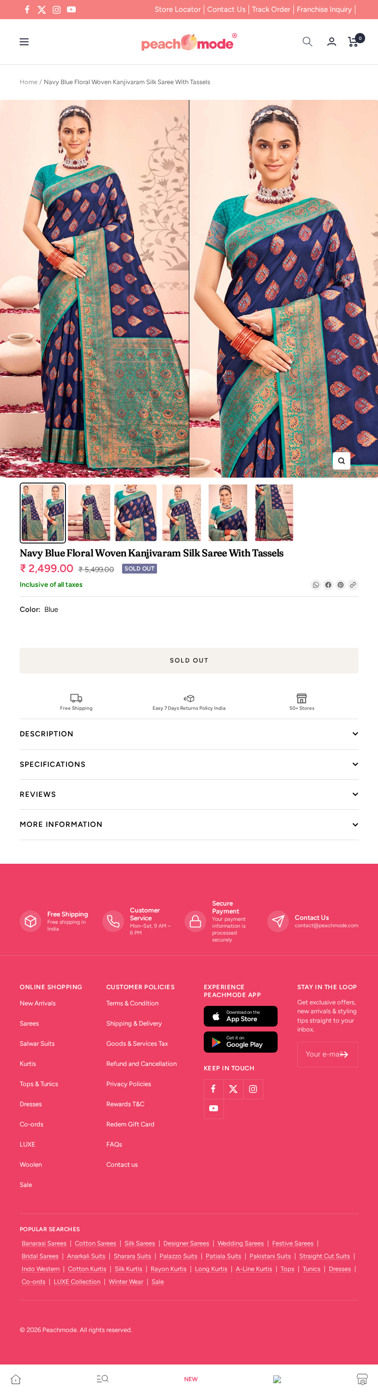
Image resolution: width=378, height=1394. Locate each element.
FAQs (114, 1144)
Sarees (29, 1023)
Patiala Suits (223, 1256)
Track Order (271, 9)
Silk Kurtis (128, 1269)
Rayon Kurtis (169, 1269)
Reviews (38, 794)
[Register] (344, 1054)
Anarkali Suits (86, 1256)
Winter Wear (126, 1281)
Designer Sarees (186, 1243)
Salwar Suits (37, 1043)
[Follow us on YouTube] (71, 9)
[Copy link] (352, 584)
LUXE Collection (77, 1281)
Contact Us (226, 9)
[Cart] (353, 42)
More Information (61, 824)
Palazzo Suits (178, 1256)
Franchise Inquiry (324, 9)
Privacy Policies (128, 1084)
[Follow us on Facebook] (27, 9)
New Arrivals (38, 1003)
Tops (287, 1269)
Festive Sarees (293, 1243)
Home (28, 82)
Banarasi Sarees (44, 1243)
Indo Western (41, 1269)
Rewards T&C (125, 1104)
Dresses (31, 1104)
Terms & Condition (132, 1003)
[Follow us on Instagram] (56, 9)
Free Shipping (76, 708)
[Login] (331, 41)
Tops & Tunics (39, 1084)
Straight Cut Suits (324, 1256)
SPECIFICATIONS (53, 764)
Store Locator (178, 9)
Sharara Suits (132, 1256)
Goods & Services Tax (137, 1043)
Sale (26, 1184)
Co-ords (31, 1124)
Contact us (122, 1164)
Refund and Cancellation (141, 1063)
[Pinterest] (340, 584)
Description (47, 733)
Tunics (311, 1269)
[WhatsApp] (316, 584)
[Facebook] (328, 584)
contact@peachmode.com (326, 925)
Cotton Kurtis (87, 1269)
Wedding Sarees (241, 1243)
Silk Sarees (140, 1243)
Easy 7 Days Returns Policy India (189, 708)
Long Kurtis (211, 1269)
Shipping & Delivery (134, 1023)
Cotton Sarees (95, 1243)
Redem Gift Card (130, 1124)
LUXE (27, 1144)
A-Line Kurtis (254, 1269)
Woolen (31, 1164)
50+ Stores (302, 708)
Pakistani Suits (270, 1256)
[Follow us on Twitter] (41, 9)
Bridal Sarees (40, 1256)
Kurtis (28, 1063)
